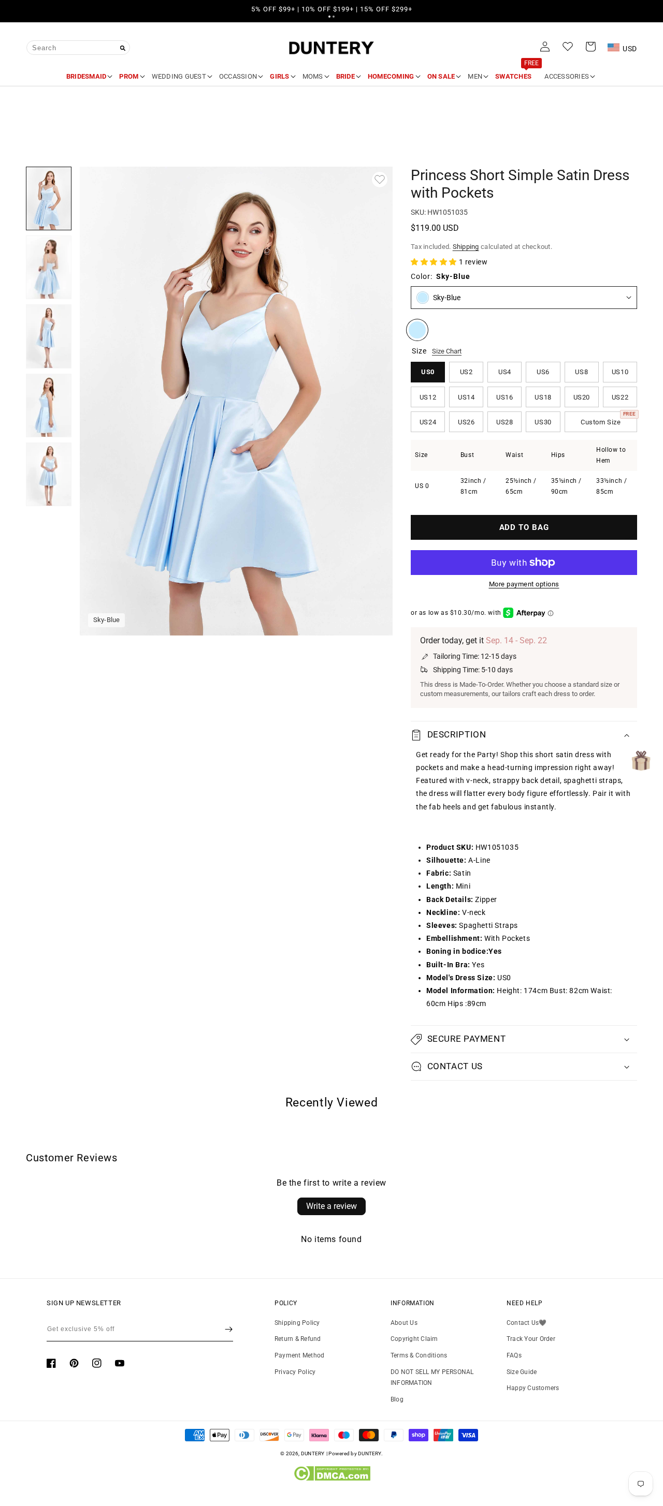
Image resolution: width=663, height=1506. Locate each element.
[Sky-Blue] (417, 329)
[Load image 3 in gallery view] (48, 336)
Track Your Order (531, 1338)
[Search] (122, 48)
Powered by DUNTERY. (355, 1453)
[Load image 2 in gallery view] (48, 267)
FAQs (514, 1355)
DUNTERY (313, 1453)
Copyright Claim (414, 1338)
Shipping (466, 246)
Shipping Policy (297, 1322)
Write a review (331, 1206)
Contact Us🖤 (527, 1322)
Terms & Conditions (419, 1355)
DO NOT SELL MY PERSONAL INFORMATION (432, 1377)
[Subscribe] (229, 1329)
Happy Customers (533, 1388)
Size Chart (447, 351)
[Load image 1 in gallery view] (48, 198)
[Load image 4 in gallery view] (48, 405)
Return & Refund (298, 1338)
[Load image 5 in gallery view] (48, 474)
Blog (397, 1399)
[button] (329, 17)
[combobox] (78, 47)
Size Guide (522, 1372)
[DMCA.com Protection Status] (331, 1478)
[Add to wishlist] (379, 179)
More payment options (524, 584)
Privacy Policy (295, 1372)
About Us (404, 1322)
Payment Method (299, 1355)
